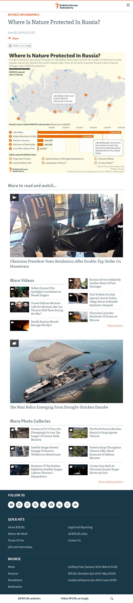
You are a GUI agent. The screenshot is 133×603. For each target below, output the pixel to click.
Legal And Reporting (80, 527)
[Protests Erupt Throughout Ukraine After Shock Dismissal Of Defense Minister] (78, 451)
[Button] (13, 39)
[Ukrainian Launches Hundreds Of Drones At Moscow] (78, 317)
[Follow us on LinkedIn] (59, 504)
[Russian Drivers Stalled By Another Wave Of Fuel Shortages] (78, 283)
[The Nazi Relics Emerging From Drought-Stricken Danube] (66, 371)
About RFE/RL (16, 527)
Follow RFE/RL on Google (75, 598)
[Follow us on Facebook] (51, 504)
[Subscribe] (75, 504)
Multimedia (15, 586)
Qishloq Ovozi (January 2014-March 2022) (93, 567)
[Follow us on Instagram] (27, 504)
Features (13, 573)
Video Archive (115, 326)
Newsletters (15, 580)
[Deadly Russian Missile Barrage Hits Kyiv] (19, 325)
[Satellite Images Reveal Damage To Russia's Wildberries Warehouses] (19, 451)
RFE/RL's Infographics (23, 15)
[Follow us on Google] (35, 504)
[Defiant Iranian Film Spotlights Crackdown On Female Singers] (19, 292)
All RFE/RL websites (29, 598)
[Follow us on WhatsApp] (67, 504)
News (11, 567)
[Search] (112, 598)
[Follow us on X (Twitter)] (43, 504)
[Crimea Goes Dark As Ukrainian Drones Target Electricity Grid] (78, 469)
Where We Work (18, 534)
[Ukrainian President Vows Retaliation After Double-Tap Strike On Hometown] (66, 225)
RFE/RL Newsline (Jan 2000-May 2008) (92, 573)
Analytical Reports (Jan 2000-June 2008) (92, 580)
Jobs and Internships (20, 547)
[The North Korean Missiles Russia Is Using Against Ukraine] (78, 432)
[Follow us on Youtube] (11, 504)
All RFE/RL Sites (77, 534)
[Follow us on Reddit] (19, 504)
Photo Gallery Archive (111, 482)
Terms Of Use (16, 540)
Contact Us (74, 540)
